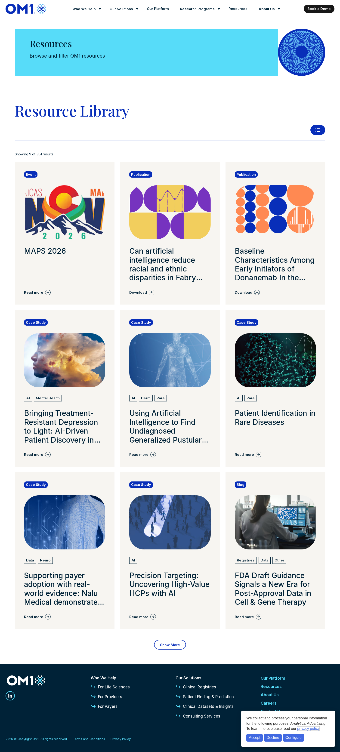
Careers (269, 703)
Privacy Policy (121, 739)
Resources (238, 8)
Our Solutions (121, 9)
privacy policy (308, 728)
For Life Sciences (114, 687)
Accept (254, 738)
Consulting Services (201, 716)
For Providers (110, 696)
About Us (267, 9)
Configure (293, 738)
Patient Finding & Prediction (208, 696)
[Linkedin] (10, 695)
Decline (272, 738)
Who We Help (84, 9)
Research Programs (197, 9)
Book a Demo (319, 8)
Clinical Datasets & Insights (208, 706)
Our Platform (158, 8)
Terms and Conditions (89, 739)
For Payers (107, 706)
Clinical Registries (199, 687)
